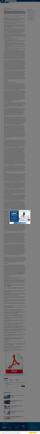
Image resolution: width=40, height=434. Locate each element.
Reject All (31, 432)
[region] (20, 432)
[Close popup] (29, 210)
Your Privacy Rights (26, 432)
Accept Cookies (34, 432)
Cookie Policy (18, 433)
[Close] (39, 432)
